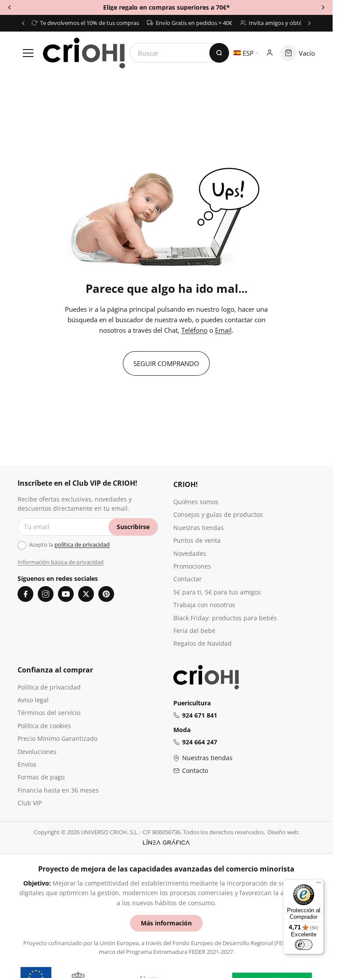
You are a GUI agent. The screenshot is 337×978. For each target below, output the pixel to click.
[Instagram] (46, 594)
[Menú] (318, 884)
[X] (86, 594)
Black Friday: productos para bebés (225, 618)
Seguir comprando (166, 363)
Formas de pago (41, 777)
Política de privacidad (49, 687)
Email (223, 330)
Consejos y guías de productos (218, 514)
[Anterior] (23, 23)
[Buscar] (219, 53)
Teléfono (194, 330)
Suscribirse (133, 527)
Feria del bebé (194, 630)
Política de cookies (44, 726)
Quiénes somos (196, 502)
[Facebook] (25, 594)
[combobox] (179, 53)
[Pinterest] (106, 594)
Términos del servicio (49, 712)
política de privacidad (82, 544)
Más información (166, 923)
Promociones (192, 566)
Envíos (27, 764)
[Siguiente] (309, 23)
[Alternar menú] (28, 53)
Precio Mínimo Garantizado (57, 738)
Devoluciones (37, 751)
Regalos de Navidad (202, 643)
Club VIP (30, 803)
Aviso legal (33, 700)
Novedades (189, 553)
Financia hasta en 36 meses (58, 790)
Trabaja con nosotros (204, 605)
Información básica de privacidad (61, 562)
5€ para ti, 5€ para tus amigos (217, 592)
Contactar (187, 579)
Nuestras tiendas (198, 527)
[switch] (303, 944)
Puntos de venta (197, 540)
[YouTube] (66, 594)
